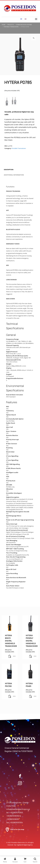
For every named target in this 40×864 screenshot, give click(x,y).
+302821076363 (16, 812)
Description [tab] (8, 170)
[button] (33, 38)
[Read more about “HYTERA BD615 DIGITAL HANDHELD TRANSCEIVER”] (10, 656)
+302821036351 (12, 819)
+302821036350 (13, 816)
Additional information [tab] (14, 175)
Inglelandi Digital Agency (25, 845)
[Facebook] (20, 776)
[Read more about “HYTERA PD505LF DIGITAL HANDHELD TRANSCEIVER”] (30, 656)
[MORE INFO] (14, 656)
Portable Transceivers (19, 148)
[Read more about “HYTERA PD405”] (30, 696)
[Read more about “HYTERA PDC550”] (10, 696)
